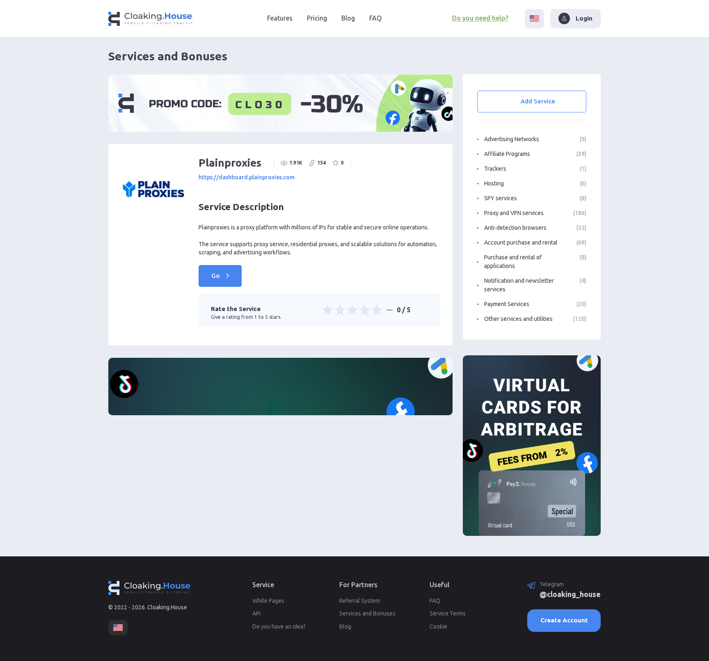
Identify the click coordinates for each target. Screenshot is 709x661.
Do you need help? (480, 18)
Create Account (564, 620)
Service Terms (448, 613)
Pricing (317, 18)
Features (280, 18)
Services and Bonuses (367, 613)
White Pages (268, 600)
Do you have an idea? (279, 626)
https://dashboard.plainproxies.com (247, 177)
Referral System (359, 600)
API (256, 613)
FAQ (375, 18)
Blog (348, 18)
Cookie (438, 626)
